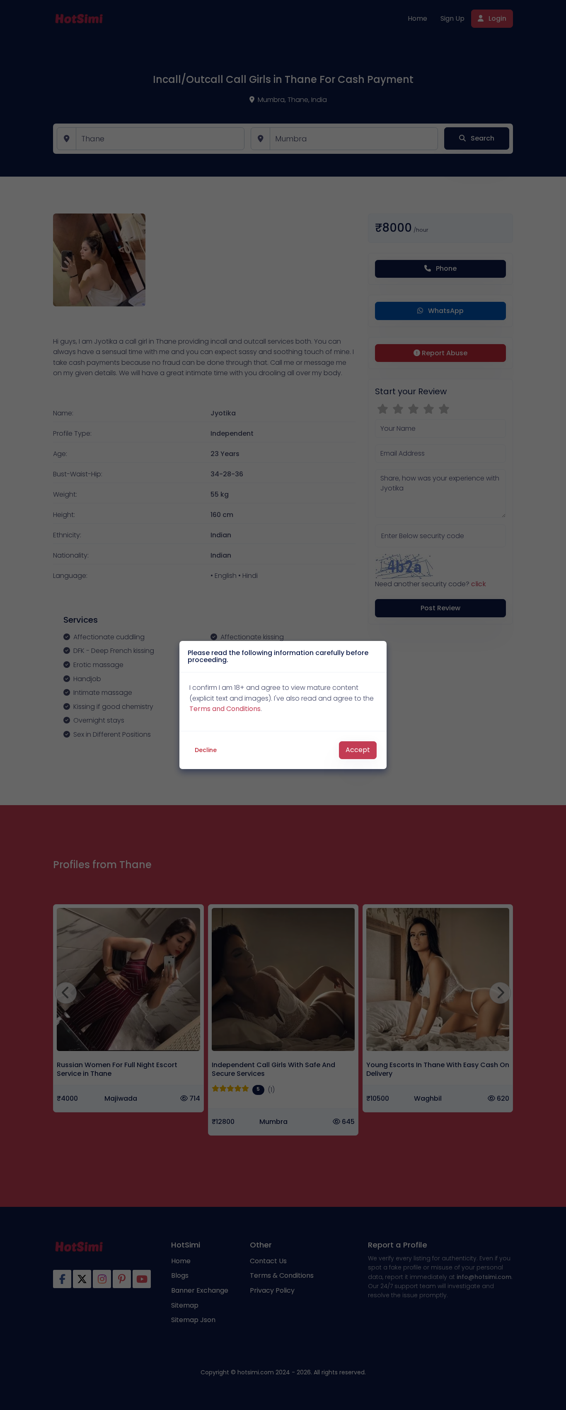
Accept (358, 750)
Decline (206, 750)
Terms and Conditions (225, 708)
